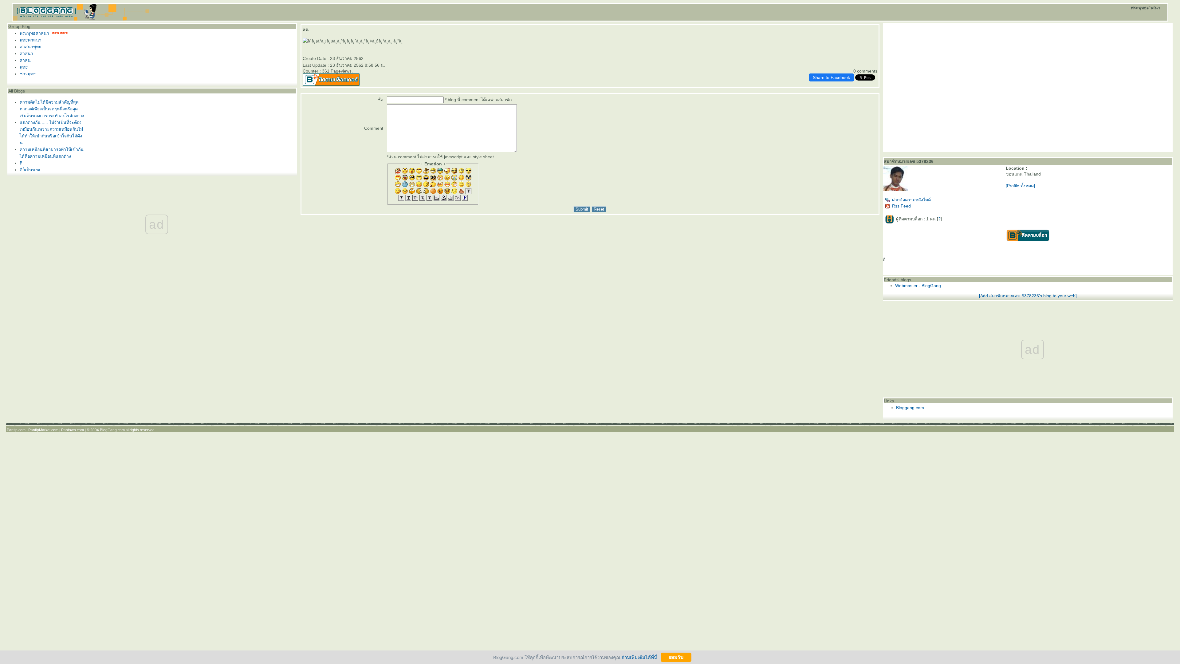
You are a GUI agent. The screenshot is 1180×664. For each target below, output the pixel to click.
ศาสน (25, 60)
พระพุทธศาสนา (34, 33)
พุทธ (24, 67)
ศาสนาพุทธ (30, 46)
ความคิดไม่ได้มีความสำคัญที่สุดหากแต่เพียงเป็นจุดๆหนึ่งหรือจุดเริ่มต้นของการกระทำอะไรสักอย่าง (52, 109)
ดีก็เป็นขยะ (30, 169)
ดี (21, 162)
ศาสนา (26, 53)
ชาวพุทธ (28, 73)
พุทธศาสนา (30, 40)
